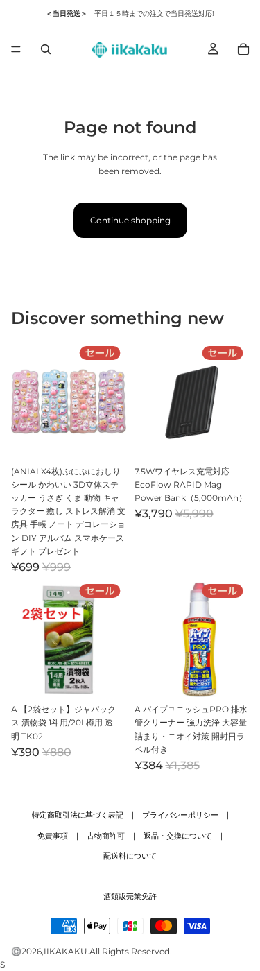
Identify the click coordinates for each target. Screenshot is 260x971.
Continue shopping (130, 220)
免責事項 (52, 836)
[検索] (46, 49)
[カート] (243, 49)
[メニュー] (16, 49)
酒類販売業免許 (130, 896)
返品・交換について (178, 836)
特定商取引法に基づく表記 (77, 815)
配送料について (130, 856)
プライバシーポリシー (180, 815)
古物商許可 (106, 836)
